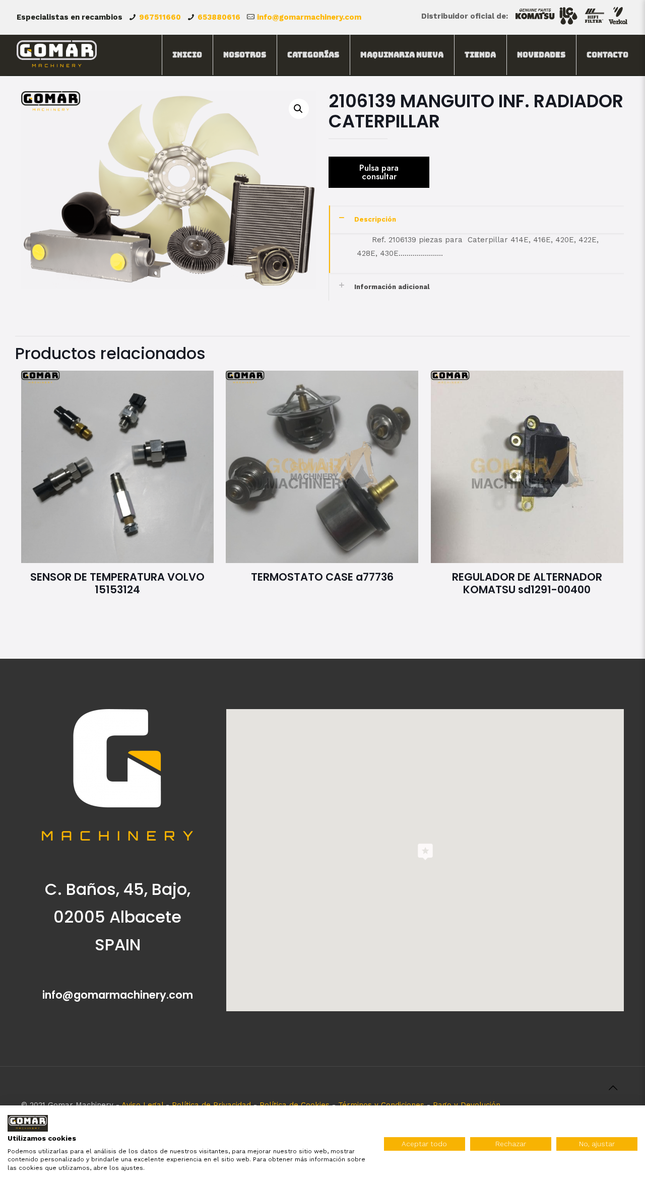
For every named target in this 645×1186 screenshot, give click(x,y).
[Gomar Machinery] (57, 55)
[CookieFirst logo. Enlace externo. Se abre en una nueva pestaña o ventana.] (28, 1123)
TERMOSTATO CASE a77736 (322, 577)
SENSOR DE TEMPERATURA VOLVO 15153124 (117, 583)
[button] (299, 109)
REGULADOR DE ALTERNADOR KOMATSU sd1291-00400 (527, 583)
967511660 (160, 17)
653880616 (219, 17)
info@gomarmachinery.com (309, 17)
